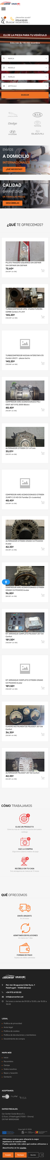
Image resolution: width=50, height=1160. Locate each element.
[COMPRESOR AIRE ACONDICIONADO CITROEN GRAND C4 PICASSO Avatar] (25, 576)
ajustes (23, 1148)
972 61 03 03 (21, 20)
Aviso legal (8, 1027)
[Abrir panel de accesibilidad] (6, 582)
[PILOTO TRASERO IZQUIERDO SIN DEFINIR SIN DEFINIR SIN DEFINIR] (25, 251)
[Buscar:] (21, 22)
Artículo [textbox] (12, 86)
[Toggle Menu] (3, 10)
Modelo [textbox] (11, 68)
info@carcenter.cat (14, 997)
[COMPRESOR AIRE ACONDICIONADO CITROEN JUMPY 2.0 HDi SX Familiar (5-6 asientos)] (25, 483)
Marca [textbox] (11, 59)
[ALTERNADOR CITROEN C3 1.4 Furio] (25, 437)
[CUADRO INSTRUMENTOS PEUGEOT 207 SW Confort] (25, 715)
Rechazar (20, 1155)
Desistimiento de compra (14, 1039)
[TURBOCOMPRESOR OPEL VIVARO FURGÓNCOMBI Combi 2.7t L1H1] (25, 297)
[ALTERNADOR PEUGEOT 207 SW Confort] (25, 761)
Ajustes (33, 1155)
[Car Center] (13, 3)
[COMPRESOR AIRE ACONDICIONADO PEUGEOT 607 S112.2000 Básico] (25, 390)
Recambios (8, 1061)
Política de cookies (11, 1031)
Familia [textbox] (11, 77)
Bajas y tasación (11, 1073)
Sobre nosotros (10, 1069)
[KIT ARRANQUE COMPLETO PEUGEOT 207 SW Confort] (25, 622)
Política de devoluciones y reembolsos (20, 1035)
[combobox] (25, 58)
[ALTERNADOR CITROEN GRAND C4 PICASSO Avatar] (25, 529)
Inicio (6, 1057)
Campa (7, 1065)
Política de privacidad (13, 1023)
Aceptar (8, 1155)
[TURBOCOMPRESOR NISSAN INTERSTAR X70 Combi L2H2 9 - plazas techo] (25, 344)
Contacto (8, 1077)
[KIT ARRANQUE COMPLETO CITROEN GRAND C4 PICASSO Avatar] (25, 669)
